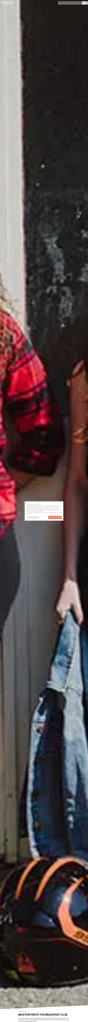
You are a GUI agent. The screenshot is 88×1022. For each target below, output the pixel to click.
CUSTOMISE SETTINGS (33, 517)
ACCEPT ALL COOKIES (55, 517)
